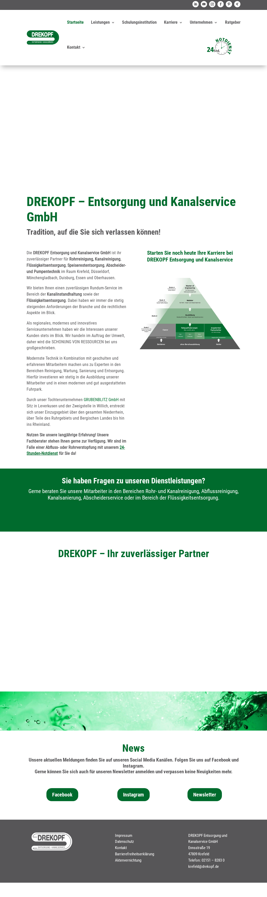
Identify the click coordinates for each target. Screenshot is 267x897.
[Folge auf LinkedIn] (195, 4)
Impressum (123, 835)
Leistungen (100, 22)
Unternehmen (201, 22)
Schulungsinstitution (139, 22)
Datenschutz (124, 841)
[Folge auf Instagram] (212, 4)
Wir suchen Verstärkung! (133, 85)
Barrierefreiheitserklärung (134, 854)
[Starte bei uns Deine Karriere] (189, 348)
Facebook (62, 795)
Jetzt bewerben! (134, 115)
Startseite (75, 22)
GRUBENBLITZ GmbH (101, 399)
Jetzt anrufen (134, 517)
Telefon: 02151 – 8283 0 (206, 860)
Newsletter (204, 795)
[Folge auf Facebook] (220, 4)
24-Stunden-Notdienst (133, 617)
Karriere (171, 22)
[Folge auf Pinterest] (229, 4)
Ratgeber (232, 22)
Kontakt (73, 47)
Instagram (133, 795)
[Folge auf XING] (237, 4)
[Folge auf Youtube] (204, 4)
